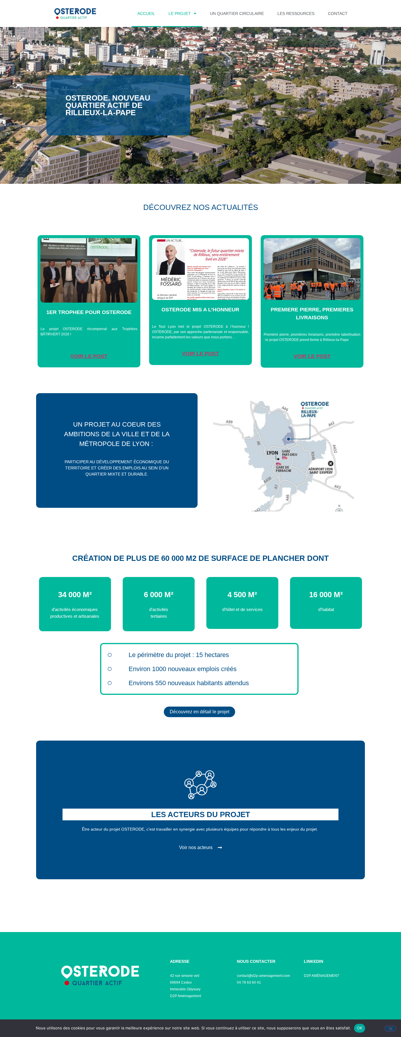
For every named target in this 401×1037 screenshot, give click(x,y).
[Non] (390, 1028)
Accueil (146, 13)
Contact (338, 13)
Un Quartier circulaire (237, 13)
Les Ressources (295, 13)
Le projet (180, 13)
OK (360, 1028)
